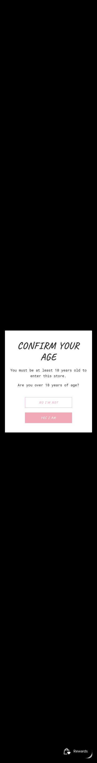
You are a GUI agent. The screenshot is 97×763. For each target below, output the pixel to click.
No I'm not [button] (48, 402)
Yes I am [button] (48, 418)
